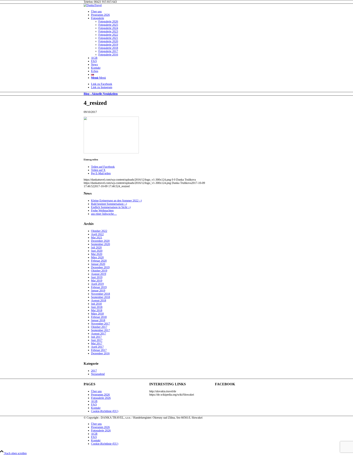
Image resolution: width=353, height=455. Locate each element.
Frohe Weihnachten (102, 210)
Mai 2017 (96, 343)
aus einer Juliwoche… (104, 213)
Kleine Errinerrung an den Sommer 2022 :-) (116, 200)
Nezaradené (98, 374)
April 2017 (97, 346)
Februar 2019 (99, 287)
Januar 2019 (98, 290)
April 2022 (97, 234)
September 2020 (100, 244)
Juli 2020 (96, 247)
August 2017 (98, 333)
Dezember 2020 (100, 240)
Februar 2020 (99, 260)
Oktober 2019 (99, 270)
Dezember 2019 (100, 267)
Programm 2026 (100, 394)
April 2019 (97, 283)
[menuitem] (180, 11)
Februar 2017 (99, 350)
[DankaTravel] (93, 5)
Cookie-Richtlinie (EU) (104, 411)
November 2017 (100, 323)
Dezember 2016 (100, 353)
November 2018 (100, 293)
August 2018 (98, 300)
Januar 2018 (98, 320)
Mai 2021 (96, 237)
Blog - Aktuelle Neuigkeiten (101, 93)
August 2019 (98, 274)
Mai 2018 (96, 310)
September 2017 (100, 330)
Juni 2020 (96, 250)
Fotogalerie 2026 (101, 397)
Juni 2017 (96, 340)
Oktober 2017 (99, 326)
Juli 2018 (96, 303)
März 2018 (97, 313)
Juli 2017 (96, 336)
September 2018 (100, 297)
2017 (94, 370)
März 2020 (97, 257)
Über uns (96, 391)
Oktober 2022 (99, 230)
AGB (94, 401)
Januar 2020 (98, 264)
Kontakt (95, 407)
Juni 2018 (96, 307)
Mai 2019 (96, 280)
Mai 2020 (96, 254)
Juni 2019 (96, 277)
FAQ (94, 404)
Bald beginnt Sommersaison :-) (109, 203)
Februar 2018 (99, 317)
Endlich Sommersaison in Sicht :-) (111, 207)
